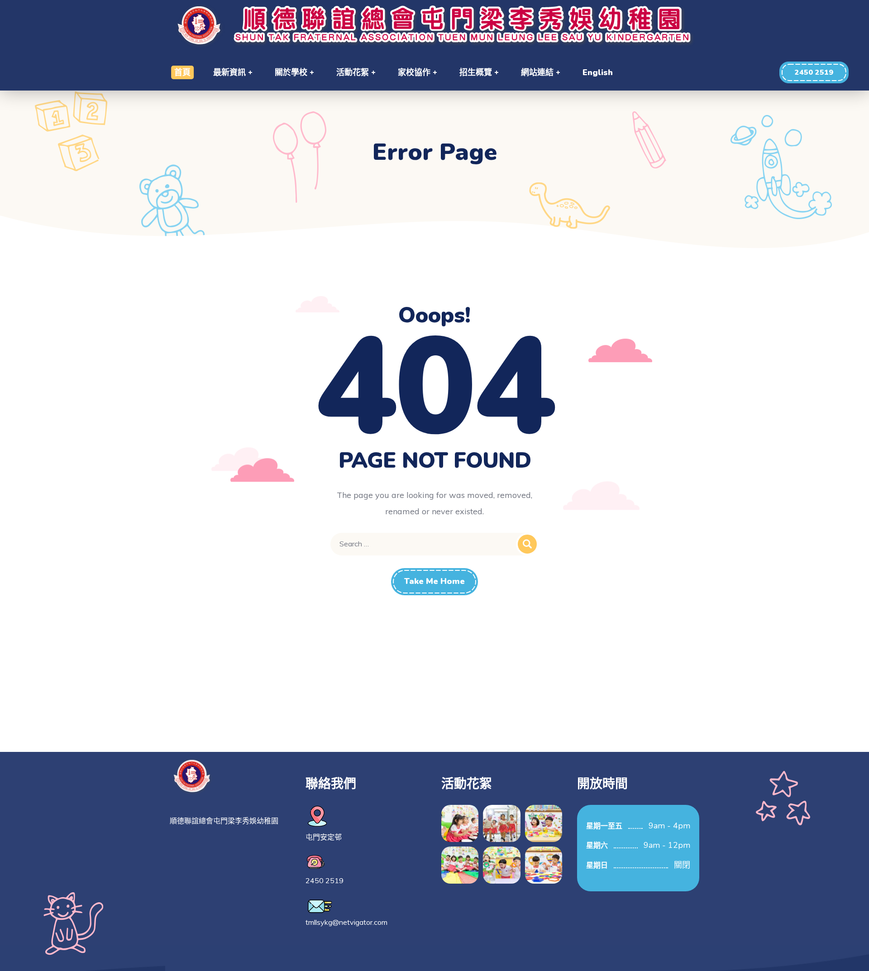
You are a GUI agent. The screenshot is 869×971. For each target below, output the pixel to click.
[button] (814, 72)
